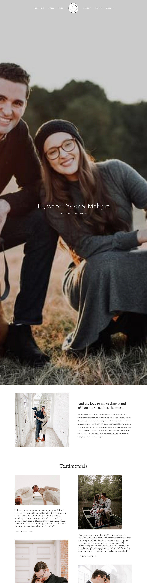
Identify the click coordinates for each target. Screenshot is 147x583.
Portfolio (39, 8)
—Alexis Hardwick (87, 556)
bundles (88, 8)
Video (61, 8)
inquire (99, 8)
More (109, 8)
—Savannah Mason (24, 531)
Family (51, 8)
